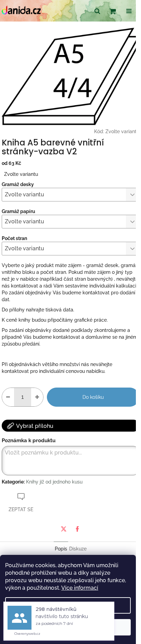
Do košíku (93, 397)
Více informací (79, 588)
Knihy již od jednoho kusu (54, 482)
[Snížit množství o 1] (8, 397)
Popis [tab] (61, 548)
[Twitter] (63, 529)
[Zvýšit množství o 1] (37, 397)
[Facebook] (77, 529)
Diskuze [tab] (78, 548)
